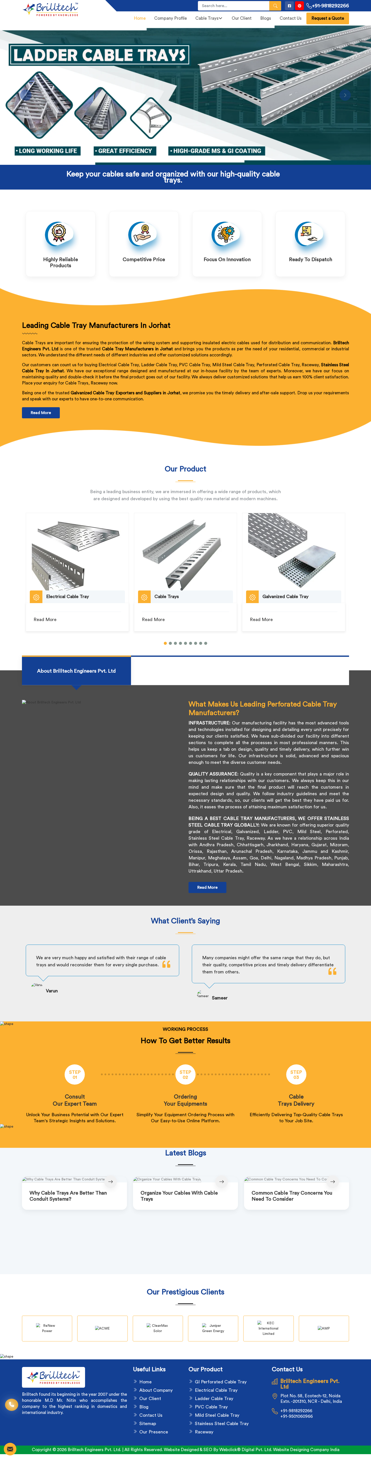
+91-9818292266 (330, 5)
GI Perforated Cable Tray (221, 1382)
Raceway (204, 1432)
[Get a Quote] (10, 1449)
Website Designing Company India (306, 1450)
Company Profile (170, 18)
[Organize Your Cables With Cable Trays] (185, 1179)
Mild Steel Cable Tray (217, 1415)
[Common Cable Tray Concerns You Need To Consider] (296, 1179)
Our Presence (153, 1432)
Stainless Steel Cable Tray (222, 1423)
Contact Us (291, 18)
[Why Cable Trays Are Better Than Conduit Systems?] (74, 1179)
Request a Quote (327, 18)
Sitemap (147, 1423)
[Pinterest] (299, 5)
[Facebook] (289, 5)
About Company (156, 1390)
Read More (41, 413)
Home (140, 18)
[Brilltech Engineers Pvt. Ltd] (60, 9)
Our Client (242, 18)
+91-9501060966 (296, 1416)
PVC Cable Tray (211, 1407)
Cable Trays (207, 18)
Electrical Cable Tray (216, 1390)
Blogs (265, 18)
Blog (143, 1407)
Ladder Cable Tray (214, 1398)
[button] (165, 643)
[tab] (76, 671)
